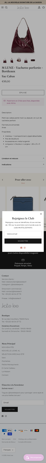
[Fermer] (41, 213)
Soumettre (23, 241)
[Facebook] (21, 248)
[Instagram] (24, 248)
